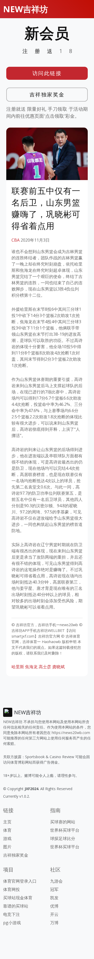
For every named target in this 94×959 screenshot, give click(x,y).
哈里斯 (17, 667)
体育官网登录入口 (20, 881)
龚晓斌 (58, 667)
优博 (54, 906)
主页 (7, 822)
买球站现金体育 (17, 898)
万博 (54, 922)
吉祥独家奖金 (47, 94)
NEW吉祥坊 (25, 9)
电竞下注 (11, 914)
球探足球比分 (62, 838)
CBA (15, 240)
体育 (7, 830)
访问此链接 (47, 73)
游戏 (7, 838)
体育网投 (11, 889)
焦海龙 (31, 667)
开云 (54, 914)
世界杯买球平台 (64, 830)
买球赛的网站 (62, 822)
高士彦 (45, 667)
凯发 (54, 898)
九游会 (56, 881)
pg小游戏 (12, 922)
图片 (7, 847)
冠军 (54, 889)
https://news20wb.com (71, 732)
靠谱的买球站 (15, 906)
